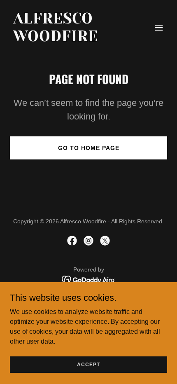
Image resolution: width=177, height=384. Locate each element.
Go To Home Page (88, 148)
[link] (64, 38)
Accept (88, 364)
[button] (159, 27)
